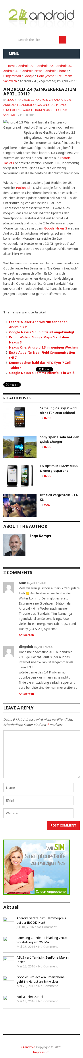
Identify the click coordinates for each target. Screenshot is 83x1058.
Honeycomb (45, 76)
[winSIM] (36, 893)
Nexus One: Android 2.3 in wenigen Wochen (43, 347)
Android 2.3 (26, 66)
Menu (14, 53)
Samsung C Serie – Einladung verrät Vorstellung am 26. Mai (42, 940)
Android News (32, 71)
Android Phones (56, 71)
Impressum (41, 1052)
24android (28, 1047)
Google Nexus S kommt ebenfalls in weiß (42, 373)
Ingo (10, 100)
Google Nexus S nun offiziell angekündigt (41, 332)
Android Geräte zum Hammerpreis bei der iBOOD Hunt (41, 920)
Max (47, 505)
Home (10, 66)
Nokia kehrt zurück (30, 997)
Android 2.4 (45, 66)
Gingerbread (12, 76)
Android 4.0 (11, 71)
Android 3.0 (64, 66)
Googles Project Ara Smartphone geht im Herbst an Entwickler (41, 979)
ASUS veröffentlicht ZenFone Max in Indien (43, 959)
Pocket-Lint (24, 188)
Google (29, 76)
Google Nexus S (55, 228)
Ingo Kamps (40, 535)
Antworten (26, 635)
